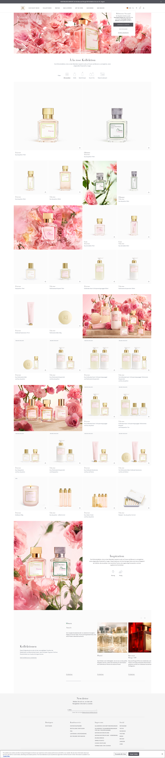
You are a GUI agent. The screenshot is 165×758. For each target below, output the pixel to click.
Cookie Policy (6, 756)
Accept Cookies (134, 754)
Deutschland (123, 29)
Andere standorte (123, 32)
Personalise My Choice (120, 754)
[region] (82, 754)
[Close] (162, 754)
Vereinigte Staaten (123, 24)
